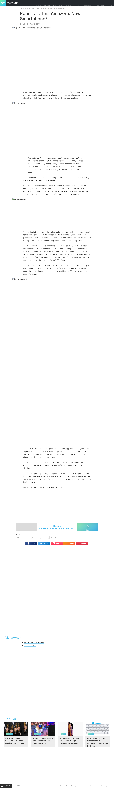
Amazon (24, 538)
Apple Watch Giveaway (34, 642)
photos (38, 538)
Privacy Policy (75, 786)
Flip (54, 543)
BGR (25, 153)
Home (22, 8)
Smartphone (56, 538)
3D (18, 538)
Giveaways (104, 786)
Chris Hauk (24, 24)
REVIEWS (68, 6)
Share (33, 543)
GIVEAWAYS (57, 6)
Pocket (84, 543)
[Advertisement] (57, 84)
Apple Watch (99, 6)
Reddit (71, 543)
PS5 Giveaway (30, 645)
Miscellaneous (29, 8)
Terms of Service (89, 786)
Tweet (45, 543)
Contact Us (63, 786)
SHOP (76, 6)
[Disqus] (57, 605)
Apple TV (87, 6)
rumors (46, 538)
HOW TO (47, 6)
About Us (51, 786)
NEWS (38, 6)
